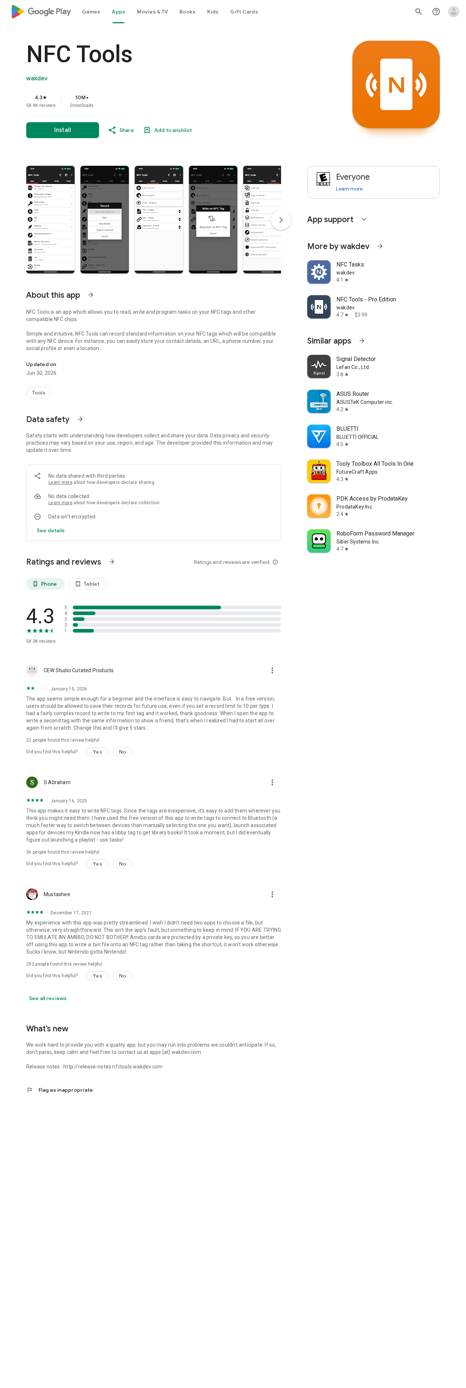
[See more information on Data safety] (80, 419)
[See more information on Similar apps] (362, 340)
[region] (171, 101)
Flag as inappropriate (59, 1090)
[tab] (91, 11)
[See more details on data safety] (51, 530)
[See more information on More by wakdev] (380, 246)
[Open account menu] (453, 11)
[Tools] (38, 392)
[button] (50, 219)
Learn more (60, 482)
